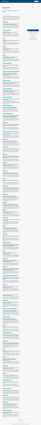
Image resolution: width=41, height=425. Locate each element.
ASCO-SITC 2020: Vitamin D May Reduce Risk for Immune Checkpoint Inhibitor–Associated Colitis (11, 91)
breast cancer (4, 373)
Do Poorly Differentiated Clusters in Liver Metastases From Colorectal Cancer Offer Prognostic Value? (11, 173)
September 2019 (7, 251)
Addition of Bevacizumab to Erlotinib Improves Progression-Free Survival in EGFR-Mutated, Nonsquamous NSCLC (9, 359)
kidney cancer (8, 71)
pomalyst (9, 242)
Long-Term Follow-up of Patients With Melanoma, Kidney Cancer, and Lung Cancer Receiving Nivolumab (11, 311)
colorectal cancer (5, 63)
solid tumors (4, 410)
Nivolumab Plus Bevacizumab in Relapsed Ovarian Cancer (11, 148)
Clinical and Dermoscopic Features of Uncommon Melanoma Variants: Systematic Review (10, 57)
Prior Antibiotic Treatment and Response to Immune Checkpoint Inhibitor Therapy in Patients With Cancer (10, 205)
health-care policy (15, 275)
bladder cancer (4, 71)
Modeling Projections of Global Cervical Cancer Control (11, 397)
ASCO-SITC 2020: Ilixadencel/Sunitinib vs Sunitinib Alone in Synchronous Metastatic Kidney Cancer (11, 83)
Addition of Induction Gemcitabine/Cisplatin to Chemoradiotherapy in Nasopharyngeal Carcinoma (10, 196)
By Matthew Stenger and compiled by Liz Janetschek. (7, 203)
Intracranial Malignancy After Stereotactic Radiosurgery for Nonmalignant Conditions (11, 412)
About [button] (15, 1)
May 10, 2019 (13, 389)
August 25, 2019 (13, 301)
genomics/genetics (10, 105)
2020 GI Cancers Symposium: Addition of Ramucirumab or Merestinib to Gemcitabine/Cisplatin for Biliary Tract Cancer (11, 125)
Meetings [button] (20, 1)
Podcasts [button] (27, 1)
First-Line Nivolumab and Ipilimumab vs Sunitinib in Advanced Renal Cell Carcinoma (10, 295)
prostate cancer (12, 71)
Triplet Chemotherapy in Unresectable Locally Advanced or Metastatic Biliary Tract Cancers (11, 368)
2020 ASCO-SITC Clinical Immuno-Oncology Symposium (14, 81)
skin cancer (8, 308)
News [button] (17, 1)
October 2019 (7, 218)
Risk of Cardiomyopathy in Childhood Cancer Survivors (11, 390)
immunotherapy (9, 63)
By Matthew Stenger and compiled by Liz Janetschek (7, 374)
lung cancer (15, 308)
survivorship (4, 388)
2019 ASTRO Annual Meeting (12, 267)
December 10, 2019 (15, 163)
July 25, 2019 (13, 333)
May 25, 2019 (13, 374)
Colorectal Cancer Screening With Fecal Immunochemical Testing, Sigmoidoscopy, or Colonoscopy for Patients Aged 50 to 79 (11, 157)
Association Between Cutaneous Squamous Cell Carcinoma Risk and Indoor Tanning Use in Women (10, 228)
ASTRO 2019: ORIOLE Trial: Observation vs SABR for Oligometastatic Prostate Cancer (10, 287)
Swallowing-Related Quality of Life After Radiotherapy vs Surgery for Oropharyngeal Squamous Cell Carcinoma (11, 188)
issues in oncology (17, 71)
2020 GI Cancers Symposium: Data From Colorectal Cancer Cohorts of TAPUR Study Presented (10, 107)
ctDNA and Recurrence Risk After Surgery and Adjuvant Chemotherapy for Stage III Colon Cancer (11, 165)
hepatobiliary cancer (5, 122)
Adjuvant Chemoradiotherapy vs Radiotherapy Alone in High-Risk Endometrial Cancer (11, 302)
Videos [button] (24, 1)
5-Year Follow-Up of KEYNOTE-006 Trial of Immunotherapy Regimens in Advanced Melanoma (10, 319)
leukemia (4, 178)
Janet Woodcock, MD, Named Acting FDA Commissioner (11, 16)
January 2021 (9, 15)
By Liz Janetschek (4, 39)
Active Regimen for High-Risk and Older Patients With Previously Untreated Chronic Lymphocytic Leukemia (11, 335)
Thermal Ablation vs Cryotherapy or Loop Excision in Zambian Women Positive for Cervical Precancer (10, 141)
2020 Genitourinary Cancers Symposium (12, 72)
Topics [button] (22, 1)
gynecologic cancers (10, 275)
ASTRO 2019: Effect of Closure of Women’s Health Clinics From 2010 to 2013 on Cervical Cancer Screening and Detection (11, 278)
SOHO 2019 (11, 179)
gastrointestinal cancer (6, 113)
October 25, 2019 (7, 179)
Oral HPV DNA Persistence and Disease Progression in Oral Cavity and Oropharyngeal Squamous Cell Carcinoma (11, 343)
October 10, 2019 (7, 243)
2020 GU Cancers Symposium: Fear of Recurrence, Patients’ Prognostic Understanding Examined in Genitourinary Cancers (10, 74)
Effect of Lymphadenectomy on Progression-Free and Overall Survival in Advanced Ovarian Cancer (11, 404)
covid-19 (4, 38)
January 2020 (7, 106)
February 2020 (7, 72)
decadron (6, 242)
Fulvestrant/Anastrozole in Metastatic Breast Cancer (10, 375)
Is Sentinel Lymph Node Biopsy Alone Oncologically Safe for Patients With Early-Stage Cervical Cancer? (11, 24)
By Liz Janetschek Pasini (5, 15)
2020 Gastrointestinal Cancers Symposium (13, 106)
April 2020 (7, 39)
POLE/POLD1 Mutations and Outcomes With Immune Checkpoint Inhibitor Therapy (10, 212)
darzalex (4, 242)
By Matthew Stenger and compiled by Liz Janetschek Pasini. (8, 163)
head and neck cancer (5, 194)
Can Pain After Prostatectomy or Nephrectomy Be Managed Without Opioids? (10, 32)
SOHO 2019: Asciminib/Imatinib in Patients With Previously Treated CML (10, 253)
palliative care (10, 113)
